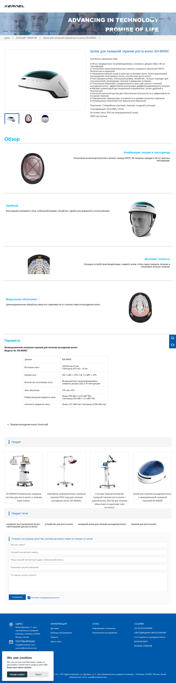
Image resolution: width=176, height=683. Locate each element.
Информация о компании (104, 628)
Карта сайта (56, 641)
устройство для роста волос (59, 524)
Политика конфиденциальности (45, 597)
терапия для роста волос (143, 524)
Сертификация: (98, 109)
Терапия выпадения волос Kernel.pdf (29, 424)
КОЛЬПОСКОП (141, 641)
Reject (38, 674)
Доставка (55, 628)
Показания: (96, 105)
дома (7, 38)
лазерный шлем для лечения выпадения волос (102, 524)
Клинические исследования (104, 633)
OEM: (93, 116)
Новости (54, 637)
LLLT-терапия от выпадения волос (149, 637)
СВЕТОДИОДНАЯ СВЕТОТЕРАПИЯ (150, 633)
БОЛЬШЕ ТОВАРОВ (26, 38)
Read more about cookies (19, 667)
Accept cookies (17, 674)
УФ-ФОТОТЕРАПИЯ (143, 628)
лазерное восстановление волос (23, 524)
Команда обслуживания (61, 633)
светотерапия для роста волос (22, 526)
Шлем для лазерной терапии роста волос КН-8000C (69, 38)
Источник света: (98, 112)
